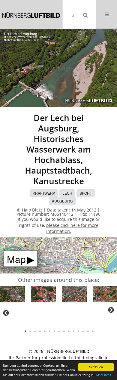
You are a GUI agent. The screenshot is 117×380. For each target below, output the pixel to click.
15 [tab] (93, 331)
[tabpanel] (12, 295)
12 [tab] (78, 331)
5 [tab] (45, 331)
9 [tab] (64, 331)
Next (111, 310)
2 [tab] (30, 331)
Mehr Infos (103, 374)
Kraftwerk (44, 193)
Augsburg (62, 200)
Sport (86, 193)
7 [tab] (54, 331)
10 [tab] (69, 331)
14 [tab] (88, 331)
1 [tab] (25, 331)
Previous (6, 313)
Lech (67, 193)
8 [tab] (59, 331)
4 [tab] (40, 331)
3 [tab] (35, 331)
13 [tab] (83, 331)
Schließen (96, 367)
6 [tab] (49, 331)
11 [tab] (73, 331)
